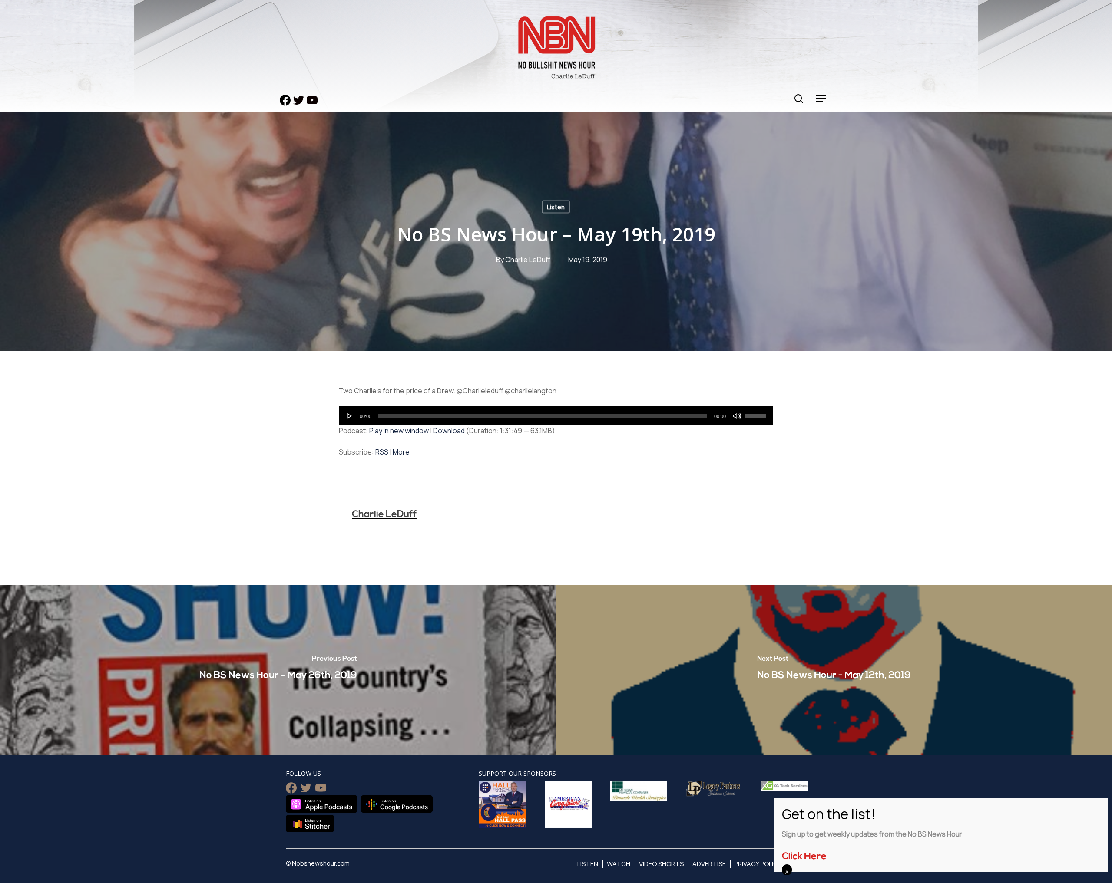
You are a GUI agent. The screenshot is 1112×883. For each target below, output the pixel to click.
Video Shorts (661, 863)
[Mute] (737, 416)
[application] (556, 415)
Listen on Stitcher (310, 823)
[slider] (757, 412)
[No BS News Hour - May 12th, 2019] (834, 670)
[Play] (350, 416)
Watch (618, 863)
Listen (556, 207)
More (401, 452)
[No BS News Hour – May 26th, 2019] (278, 670)
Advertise (709, 863)
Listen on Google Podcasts (397, 804)
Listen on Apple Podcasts (321, 804)
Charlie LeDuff (527, 259)
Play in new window (399, 430)
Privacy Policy (758, 863)
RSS (381, 452)
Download (449, 430)
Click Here (804, 857)
